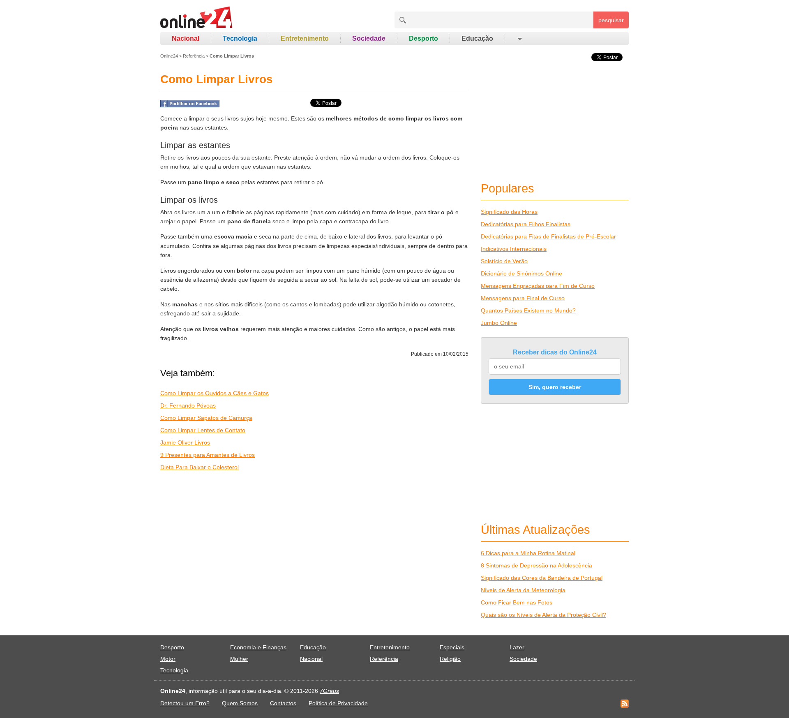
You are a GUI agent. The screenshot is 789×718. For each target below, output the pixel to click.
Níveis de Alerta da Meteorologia (523, 590)
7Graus (329, 691)
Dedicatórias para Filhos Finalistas (525, 224)
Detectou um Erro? (185, 703)
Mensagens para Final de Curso (523, 298)
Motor (167, 658)
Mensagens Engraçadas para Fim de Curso (538, 286)
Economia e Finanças (258, 647)
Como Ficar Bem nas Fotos (516, 602)
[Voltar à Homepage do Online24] (196, 18)
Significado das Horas (509, 211)
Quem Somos (240, 703)
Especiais (452, 647)
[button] (519, 39)
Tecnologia (240, 38)
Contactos (283, 703)
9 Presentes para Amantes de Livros (207, 455)
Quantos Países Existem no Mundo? (528, 310)
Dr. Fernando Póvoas (188, 405)
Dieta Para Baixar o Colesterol (199, 467)
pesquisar (611, 20)
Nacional (185, 38)
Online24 (169, 55)
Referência (194, 55)
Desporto (423, 38)
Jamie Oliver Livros (185, 442)
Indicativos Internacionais (514, 249)
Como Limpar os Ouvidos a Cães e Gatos (214, 393)
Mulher (239, 658)
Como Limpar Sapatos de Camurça (206, 418)
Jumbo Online (499, 323)
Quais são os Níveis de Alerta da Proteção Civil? (543, 614)
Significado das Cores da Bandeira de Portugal (541, 577)
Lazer (517, 647)
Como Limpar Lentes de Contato (202, 430)
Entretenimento (305, 38)
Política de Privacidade (338, 703)
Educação (477, 38)
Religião (450, 658)
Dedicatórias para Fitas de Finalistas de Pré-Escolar (548, 236)
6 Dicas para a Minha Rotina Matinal (528, 553)
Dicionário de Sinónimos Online (521, 273)
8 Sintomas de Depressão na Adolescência (536, 565)
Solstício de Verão (504, 261)
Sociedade (368, 38)
